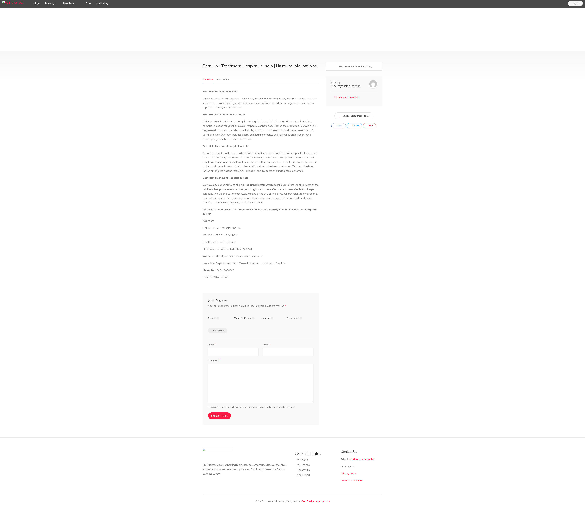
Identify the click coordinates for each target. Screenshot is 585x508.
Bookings (50, 3)
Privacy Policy (349, 473)
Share (339, 126)
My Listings (303, 465)
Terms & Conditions (352, 480)
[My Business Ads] (13, 2)
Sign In (576, 3)
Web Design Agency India (315, 501)
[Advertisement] (292, 29)
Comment (214, 360)
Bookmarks (303, 470)
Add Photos (219, 330)
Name (212, 345)
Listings (36, 3)
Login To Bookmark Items (356, 116)
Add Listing (102, 3)
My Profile (302, 459)
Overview (208, 79)
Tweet (355, 126)
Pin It (370, 126)
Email (266, 345)
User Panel (69, 3)
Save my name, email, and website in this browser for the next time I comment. (253, 407)
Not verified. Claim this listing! (355, 66)
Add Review (223, 79)
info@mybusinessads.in (345, 86)
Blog (88, 3)
